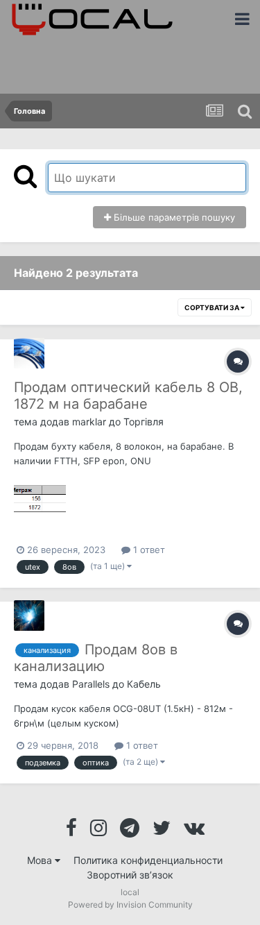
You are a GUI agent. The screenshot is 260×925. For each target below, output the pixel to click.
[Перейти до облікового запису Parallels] (29, 615)
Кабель (144, 684)
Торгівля (143, 421)
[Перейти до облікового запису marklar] (29, 353)
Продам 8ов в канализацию (95, 657)
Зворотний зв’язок (130, 875)
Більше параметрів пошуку (173, 217)
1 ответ (147, 549)
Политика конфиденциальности (148, 860)
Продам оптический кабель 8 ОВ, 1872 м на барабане (128, 395)
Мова (41, 860)
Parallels (91, 684)
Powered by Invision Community (130, 904)
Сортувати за (212, 307)
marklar (89, 421)
